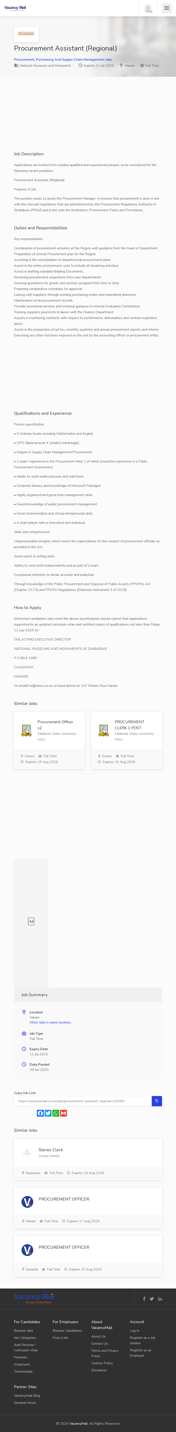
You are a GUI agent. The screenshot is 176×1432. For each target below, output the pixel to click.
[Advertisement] (88, 121)
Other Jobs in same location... (51, 1022)
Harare (130, 65)
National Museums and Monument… (46, 65)
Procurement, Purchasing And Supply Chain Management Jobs (63, 59)
